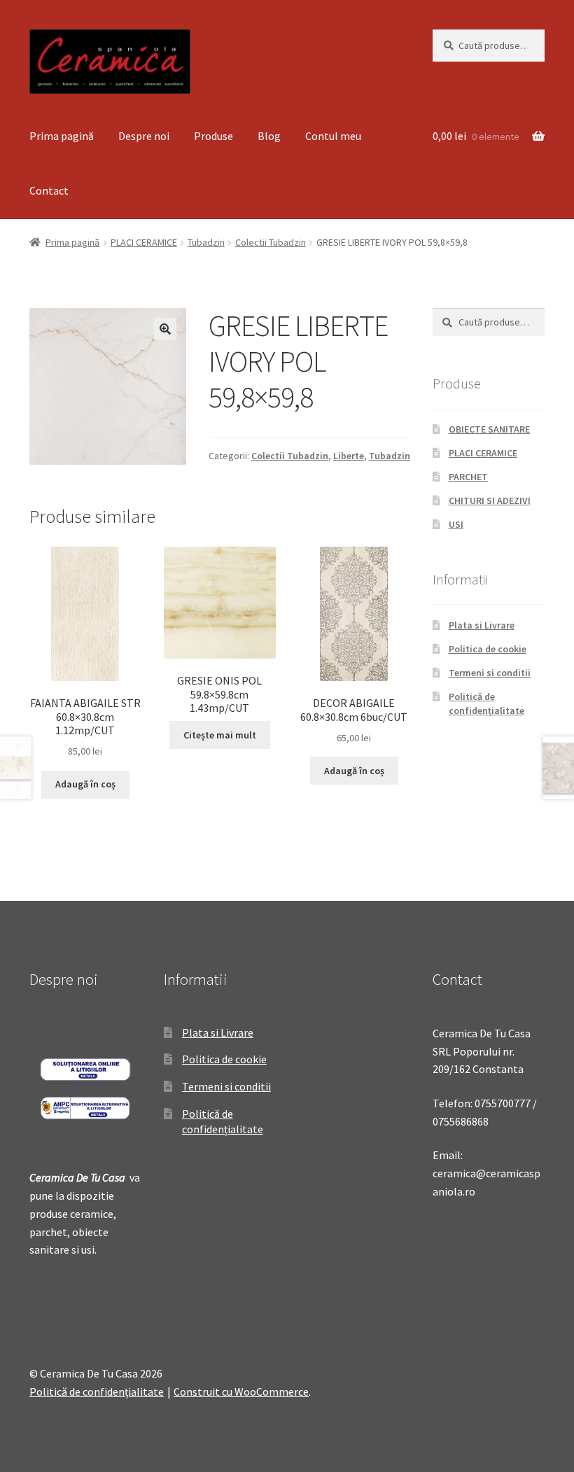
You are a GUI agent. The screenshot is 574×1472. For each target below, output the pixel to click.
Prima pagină (61, 136)
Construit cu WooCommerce (241, 1392)
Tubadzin (206, 242)
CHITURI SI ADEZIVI (490, 500)
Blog (269, 136)
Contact (49, 190)
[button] (165, 329)
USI (456, 524)
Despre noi (143, 136)
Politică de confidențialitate (486, 703)
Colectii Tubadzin (270, 242)
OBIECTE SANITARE (489, 429)
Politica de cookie (487, 649)
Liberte (348, 455)
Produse (213, 136)
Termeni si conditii (490, 672)
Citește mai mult (219, 735)
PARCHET (468, 476)
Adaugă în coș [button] (85, 784)
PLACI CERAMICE (144, 242)
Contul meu (333, 136)
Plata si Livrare (481, 625)
